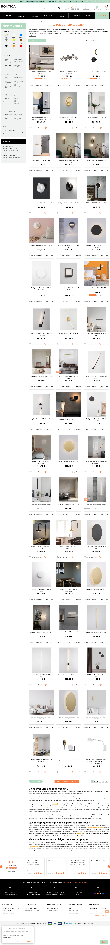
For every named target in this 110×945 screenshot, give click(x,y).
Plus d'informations (7, 937)
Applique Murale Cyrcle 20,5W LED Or (69, 462)
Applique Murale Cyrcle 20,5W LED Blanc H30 (41, 462)
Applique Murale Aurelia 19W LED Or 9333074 (96, 718)
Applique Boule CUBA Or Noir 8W (96, 72)
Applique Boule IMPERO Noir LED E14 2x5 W (96, 288)
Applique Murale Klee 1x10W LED (68, 419)
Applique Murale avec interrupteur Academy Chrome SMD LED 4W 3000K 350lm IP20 (96, 761)
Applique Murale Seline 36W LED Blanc (96, 505)
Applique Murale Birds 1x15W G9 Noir (69, 760)
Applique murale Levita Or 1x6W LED (41, 632)
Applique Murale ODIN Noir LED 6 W (68, 203)
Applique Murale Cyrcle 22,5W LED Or (69, 718)
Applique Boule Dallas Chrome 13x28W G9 (68, 72)
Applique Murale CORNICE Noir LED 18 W (68, 288)
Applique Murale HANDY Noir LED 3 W (41, 420)
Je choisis (18, 941)
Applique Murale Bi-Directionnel (11, 157)
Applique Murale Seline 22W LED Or (41, 376)
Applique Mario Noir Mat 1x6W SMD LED (68, 246)
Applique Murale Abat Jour (10, 155)
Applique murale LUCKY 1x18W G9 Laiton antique (69, 161)
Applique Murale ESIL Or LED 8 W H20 (96, 118)
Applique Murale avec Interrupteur (12, 153)
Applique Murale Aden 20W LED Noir (68, 674)
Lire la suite (32, 36)
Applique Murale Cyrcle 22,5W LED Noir (96, 675)
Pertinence (99, 41)
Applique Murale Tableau (10, 148)
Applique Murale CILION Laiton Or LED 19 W (69, 118)
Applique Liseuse (8, 146)
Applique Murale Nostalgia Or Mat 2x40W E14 (41, 72)
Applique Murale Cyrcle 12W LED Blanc (41, 590)
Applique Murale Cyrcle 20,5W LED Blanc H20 (41, 288)
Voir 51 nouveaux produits (66, 781)
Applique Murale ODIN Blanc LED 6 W (41, 203)
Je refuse (7, 941)
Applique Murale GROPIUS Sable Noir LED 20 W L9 (96, 462)
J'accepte (28, 941)
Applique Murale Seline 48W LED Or (96, 632)
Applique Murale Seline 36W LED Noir (41, 505)
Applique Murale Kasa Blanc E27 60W (41, 245)
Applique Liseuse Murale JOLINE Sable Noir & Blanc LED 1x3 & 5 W (41, 118)
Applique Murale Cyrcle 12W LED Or (96, 589)
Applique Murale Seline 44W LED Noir (68, 632)
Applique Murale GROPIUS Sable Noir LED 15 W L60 (41, 334)
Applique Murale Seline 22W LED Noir (96, 334)
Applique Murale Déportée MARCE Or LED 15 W (41, 760)
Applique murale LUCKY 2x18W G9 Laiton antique (96, 161)
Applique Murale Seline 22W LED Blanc (68, 377)
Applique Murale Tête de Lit (10, 151)
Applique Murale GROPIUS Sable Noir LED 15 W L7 (96, 377)
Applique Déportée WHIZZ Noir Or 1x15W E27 (41, 547)
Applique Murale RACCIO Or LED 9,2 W (68, 334)
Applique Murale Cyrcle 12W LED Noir (96, 547)
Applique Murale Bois (9, 160)
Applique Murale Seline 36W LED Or (68, 504)
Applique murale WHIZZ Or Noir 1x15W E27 (69, 547)
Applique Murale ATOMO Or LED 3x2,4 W (41, 161)
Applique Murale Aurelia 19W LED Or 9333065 (41, 718)
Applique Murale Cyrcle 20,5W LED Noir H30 (96, 420)
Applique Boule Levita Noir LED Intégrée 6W (69, 590)
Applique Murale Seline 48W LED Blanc (41, 675)
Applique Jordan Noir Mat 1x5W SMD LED (96, 203)
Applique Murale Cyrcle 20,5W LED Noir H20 (96, 246)
